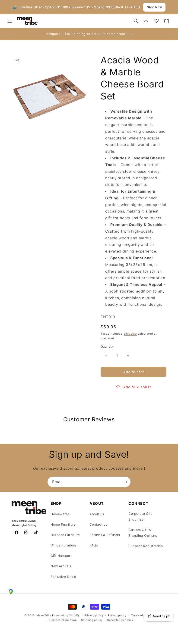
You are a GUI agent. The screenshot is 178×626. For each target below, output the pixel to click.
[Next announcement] (169, 34)
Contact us (98, 524)
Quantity (107, 346)
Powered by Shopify (66, 615)
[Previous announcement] (9, 34)
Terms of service (142, 615)
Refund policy (117, 615)
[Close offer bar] (169, 7)
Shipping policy (92, 620)
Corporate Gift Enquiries (140, 516)
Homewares (60, 514)
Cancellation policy (120, 620)
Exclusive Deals (63, 577)
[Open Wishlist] (156, 21)
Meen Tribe (44, 615)
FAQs (93, 545)
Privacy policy (94, 615)
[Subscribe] (125, 481)
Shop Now (154, 7)
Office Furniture (63, 545)
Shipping (130, 333)
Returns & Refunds (104, 535)
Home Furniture (63, 524)
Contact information (62, 620)
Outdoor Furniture (65, 535)
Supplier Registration (145, 546)
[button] (10, 21)
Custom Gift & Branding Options (142, 532)
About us (96, 514)
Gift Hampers (61, 556)
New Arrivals (61, 566)
